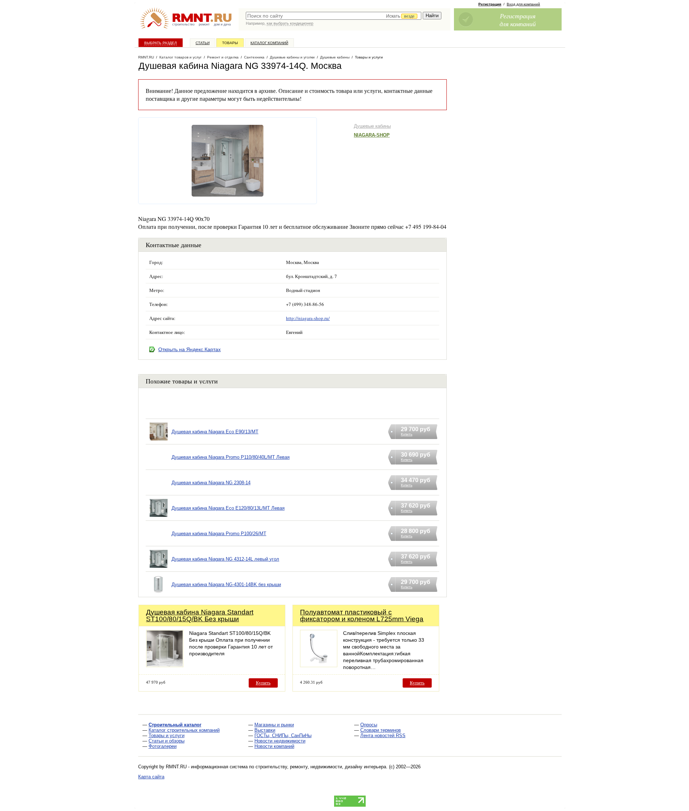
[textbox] (333, 16)
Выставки (264, 730)
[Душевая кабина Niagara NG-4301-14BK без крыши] (159, 593)
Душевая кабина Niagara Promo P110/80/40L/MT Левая (231, 457)
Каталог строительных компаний (184, 730)
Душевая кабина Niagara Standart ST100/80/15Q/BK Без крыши (199, 615)
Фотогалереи (163, 746)
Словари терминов (380, 730)
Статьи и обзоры (166, 741)
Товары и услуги (166, 735)
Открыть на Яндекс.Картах (189, 349)
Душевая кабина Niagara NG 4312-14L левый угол (225, 559)
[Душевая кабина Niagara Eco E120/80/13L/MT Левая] (159, 517)
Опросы (368, 724)
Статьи (203, 43)
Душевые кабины (372, 126)
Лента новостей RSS (383, 735)
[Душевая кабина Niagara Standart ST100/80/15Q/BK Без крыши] (164, 665)
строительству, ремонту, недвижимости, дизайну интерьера (321, 766)
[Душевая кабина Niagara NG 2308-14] (159, 491)
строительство (183, 24)
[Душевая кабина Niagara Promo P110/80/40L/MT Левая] (159, 466)
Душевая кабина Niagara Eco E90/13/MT (215, 431)
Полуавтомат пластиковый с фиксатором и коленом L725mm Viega (361, 615)
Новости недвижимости (279, 741)
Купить (263, 682)
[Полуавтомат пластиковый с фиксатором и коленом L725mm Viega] (318, 665)
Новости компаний (274, 746)
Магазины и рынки (274, 724)
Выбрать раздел (160, 43)
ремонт (204, 24)
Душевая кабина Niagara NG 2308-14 (211, 482)
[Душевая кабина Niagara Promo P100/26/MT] (159, 542)
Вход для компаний (523, 4)
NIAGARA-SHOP (372, 135)
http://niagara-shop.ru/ (308, 318)
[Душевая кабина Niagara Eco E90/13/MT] (159, 440)
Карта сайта (151, 776)
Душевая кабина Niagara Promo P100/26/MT (219, 533)
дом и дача (222, 24)
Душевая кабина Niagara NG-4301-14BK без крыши (226, 584)
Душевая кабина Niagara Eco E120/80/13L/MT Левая (228, 508)
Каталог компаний (269, 43)
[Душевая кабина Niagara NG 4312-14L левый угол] (159, 568)
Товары (230, 43)
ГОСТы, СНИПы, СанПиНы (282, 735)
